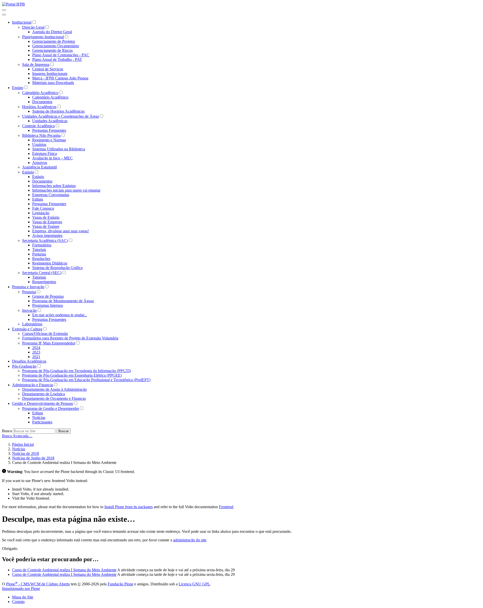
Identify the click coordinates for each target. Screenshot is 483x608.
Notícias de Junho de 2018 (33, 458)
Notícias (38, 417)
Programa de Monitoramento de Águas (63, 301)
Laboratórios (32, 324)
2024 (36, 347)
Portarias (39, 254)
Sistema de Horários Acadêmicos (58, 111)
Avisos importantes (47, 235)
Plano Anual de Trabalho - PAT (57, 59)
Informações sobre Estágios (54, 186)
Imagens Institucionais (49, 73)
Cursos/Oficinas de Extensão (45, 333)
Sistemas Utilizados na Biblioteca (58, 149)
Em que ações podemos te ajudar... (59, 315)
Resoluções (41, 258)
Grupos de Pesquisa (48, 296)
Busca (7, 431)
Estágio (28, 172)
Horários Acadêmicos (39, 107)
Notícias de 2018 (25, 453)
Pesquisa (29, 292)
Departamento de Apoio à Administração (54, 389)
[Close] (4, 14)
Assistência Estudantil (39, 167)
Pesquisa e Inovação (28, 287)
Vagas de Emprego (47, 222)
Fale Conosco (43, 208)
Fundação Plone (120, 584)
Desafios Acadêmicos (29, 361)
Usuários (39, 144)
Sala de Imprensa (35, 64)
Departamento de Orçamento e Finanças (54, 398)
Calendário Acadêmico (40, 93)
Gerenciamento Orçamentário (55, 46)
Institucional (21, 22)
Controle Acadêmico (38, 126)
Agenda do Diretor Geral (52, 32)
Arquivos (39, 162)
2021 (36, 357)
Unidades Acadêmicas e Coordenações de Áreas (60, 116)
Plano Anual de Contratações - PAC (60, 55)
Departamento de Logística (43, 394)
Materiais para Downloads (53, 82)
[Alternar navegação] (4, 10)
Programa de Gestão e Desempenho (50, 408)
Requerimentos (44, 282)
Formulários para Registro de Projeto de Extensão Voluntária (70, 338)
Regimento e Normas (49, 140)
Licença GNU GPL (194, 584)
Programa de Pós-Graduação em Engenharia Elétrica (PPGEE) (72, 375)
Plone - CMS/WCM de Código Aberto (38, 584)
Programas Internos (47, 305)
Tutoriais (39, 249)
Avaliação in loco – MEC (52, 158)
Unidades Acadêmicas (49, 121)
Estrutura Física (44, 153)
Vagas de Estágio (45, 217)
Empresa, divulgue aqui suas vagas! (60, 231)
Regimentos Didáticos (49, 263)
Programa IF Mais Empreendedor (48, 343)
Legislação (40, 213)
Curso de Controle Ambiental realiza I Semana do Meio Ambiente (64, 570)
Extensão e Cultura (27, 329)
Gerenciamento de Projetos (53, 41)
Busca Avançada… (17, 436)
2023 (36, 352)
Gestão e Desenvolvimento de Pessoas (42, 403)
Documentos (42, 102)
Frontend (226, 507)
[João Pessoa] (13, 4)
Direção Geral (33, 27)
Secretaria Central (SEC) (41, 273)
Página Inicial (23, 444)
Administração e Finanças (32, 385)
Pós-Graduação (24, 366)
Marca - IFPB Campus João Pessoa (60, 78)
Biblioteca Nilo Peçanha (41, 135)
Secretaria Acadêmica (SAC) (45, 240)
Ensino (17, 87)
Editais (37, 199)
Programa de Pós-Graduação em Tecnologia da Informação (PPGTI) (76, 371)
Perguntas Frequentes (49, 130)
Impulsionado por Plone (21, 588)
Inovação (29, 310)
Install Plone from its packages (128, 507)
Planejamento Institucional (43, 37)
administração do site (189, 540)
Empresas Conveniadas (50, 195)
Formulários (41, 245)
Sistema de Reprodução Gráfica (57, 268)
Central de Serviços (47, 69)
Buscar (63, 431)
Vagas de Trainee (45, 226)
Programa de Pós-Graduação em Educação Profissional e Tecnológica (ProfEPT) (86, 380)
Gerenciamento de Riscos (52, 50)
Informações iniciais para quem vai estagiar (66, 190)
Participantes (42, 422)
